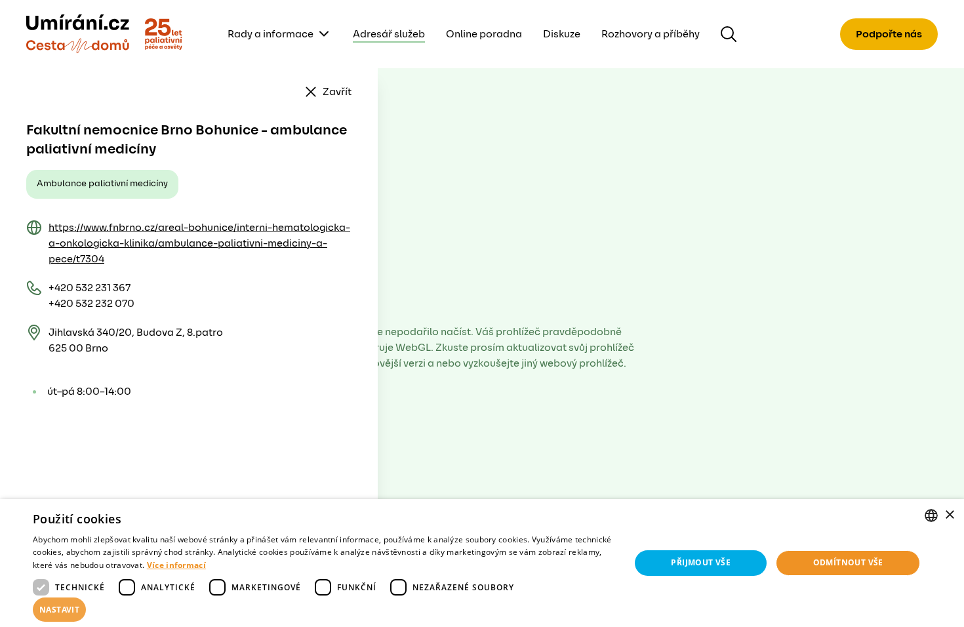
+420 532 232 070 (91, 304)
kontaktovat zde (117, 598)
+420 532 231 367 (90, 288)
